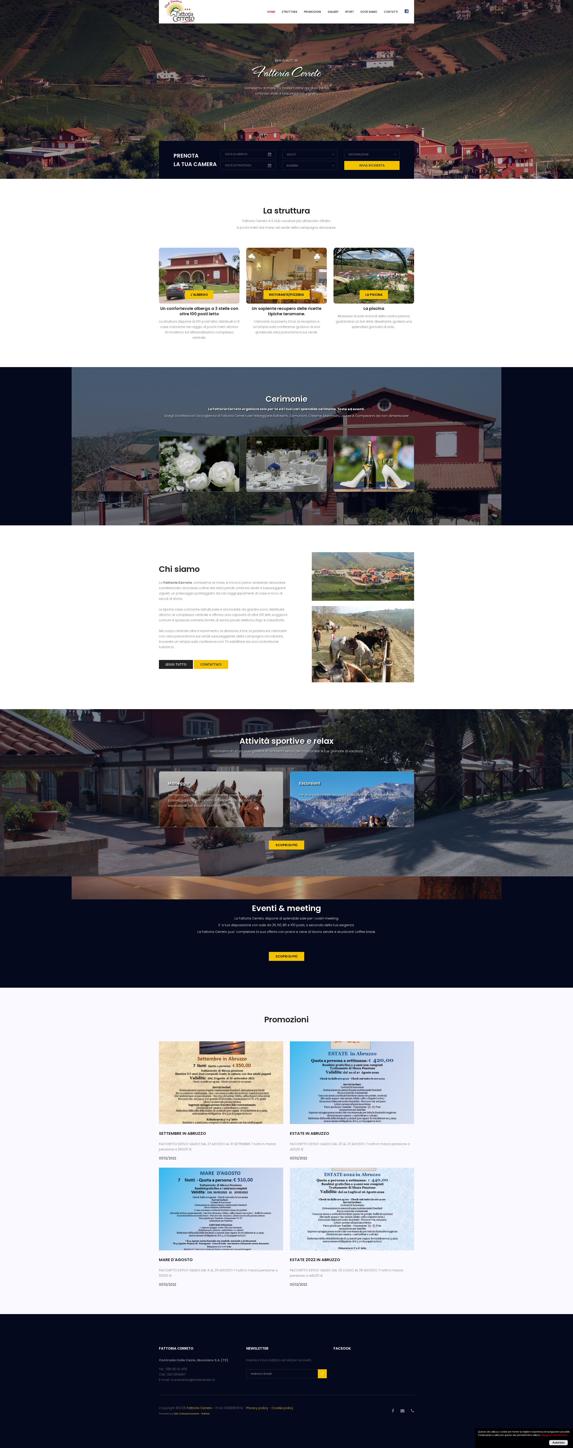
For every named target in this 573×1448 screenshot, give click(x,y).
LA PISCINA (374, 294)
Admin (205, 1413)
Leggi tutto (175, 664)
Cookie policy (282, 1408)
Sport (349, 12)
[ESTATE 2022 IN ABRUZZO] (352, 1209)
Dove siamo (369, 12)
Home (271, 12)
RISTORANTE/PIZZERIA (286, 294)
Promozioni (312, 12)
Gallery (333, 12)
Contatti (391, 12)
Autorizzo (558, 1442)
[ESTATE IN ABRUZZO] (352, 1082)
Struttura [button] (289, 12)
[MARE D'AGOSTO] (221, 1209)
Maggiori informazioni (554, 1435)
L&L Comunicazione (186, 1413)
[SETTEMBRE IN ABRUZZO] (221, 1082)
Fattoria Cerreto (199, 1408)
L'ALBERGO (199, 294)
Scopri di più (286, 845)
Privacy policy (257, 1408)
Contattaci (211, 664)
